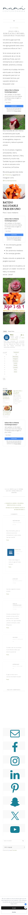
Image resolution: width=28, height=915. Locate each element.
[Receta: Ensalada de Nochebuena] (7, 392)
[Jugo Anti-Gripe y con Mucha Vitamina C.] (18, 397)
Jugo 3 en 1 (8, 490)
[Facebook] (21, 335)
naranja (14, 490)
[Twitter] (23, 335)
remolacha (19, 490)
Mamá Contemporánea (14, 9)
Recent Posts (11, 331)
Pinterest (8, 175)
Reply (7, 540)
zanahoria (14, 492)
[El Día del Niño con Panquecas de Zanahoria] (7, 408)
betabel (21, 489)
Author (5, 331)
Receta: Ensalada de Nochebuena (6, 397)
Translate (14, 850)
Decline (14, 912)
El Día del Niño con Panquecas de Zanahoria (7, 412)
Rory (11, 335)
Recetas (12, 489)
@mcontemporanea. (10, 181)
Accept (14, 908)
